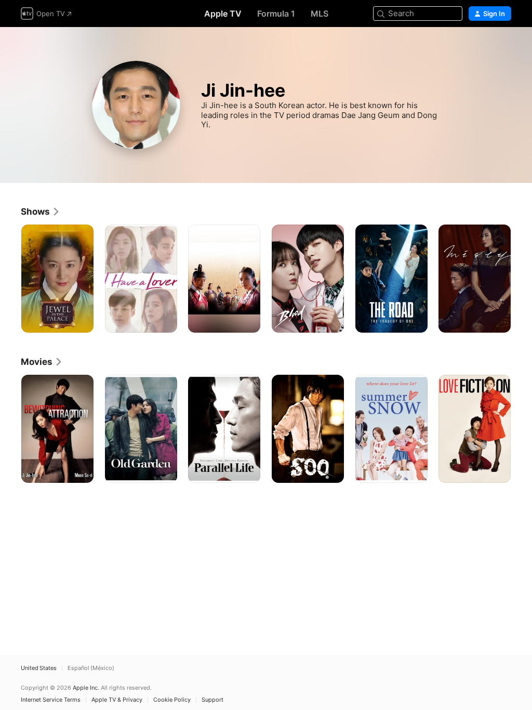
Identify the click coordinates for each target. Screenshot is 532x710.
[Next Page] (521, 278)
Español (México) (91, 668)
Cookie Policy (172, 700)
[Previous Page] (10, 278)
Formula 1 (276, 13)
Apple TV (223, 13)
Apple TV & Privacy (116, 700)
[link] (40, 211)
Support (212, 700)
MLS (319, 13)
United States (39, 668)
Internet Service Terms (51, 700)
